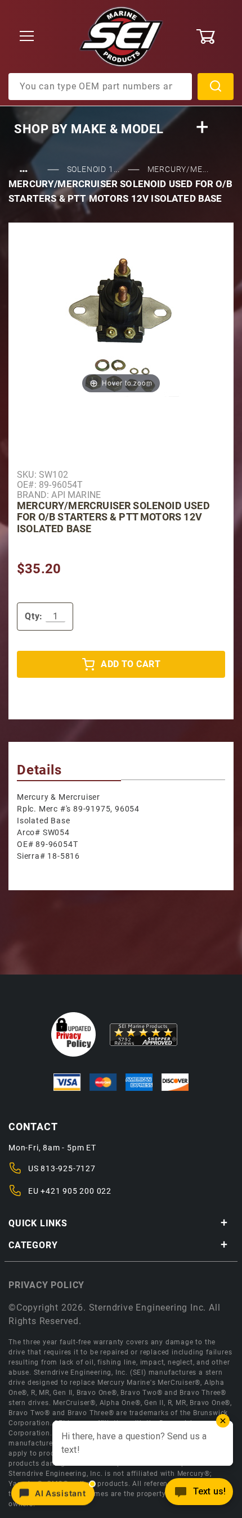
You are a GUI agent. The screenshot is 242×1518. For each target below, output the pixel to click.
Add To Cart (130, 664)
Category (32, 1245)
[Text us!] (199, 1494)
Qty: (34, 616)
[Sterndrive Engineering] (121, 35)
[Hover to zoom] (121, 324)
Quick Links (38, 1223)
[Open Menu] (27, 37)
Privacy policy (46, 1285)
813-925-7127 (68, 1168)
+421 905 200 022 (76, 1190)
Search (216, 86)
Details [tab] (39, 770)
